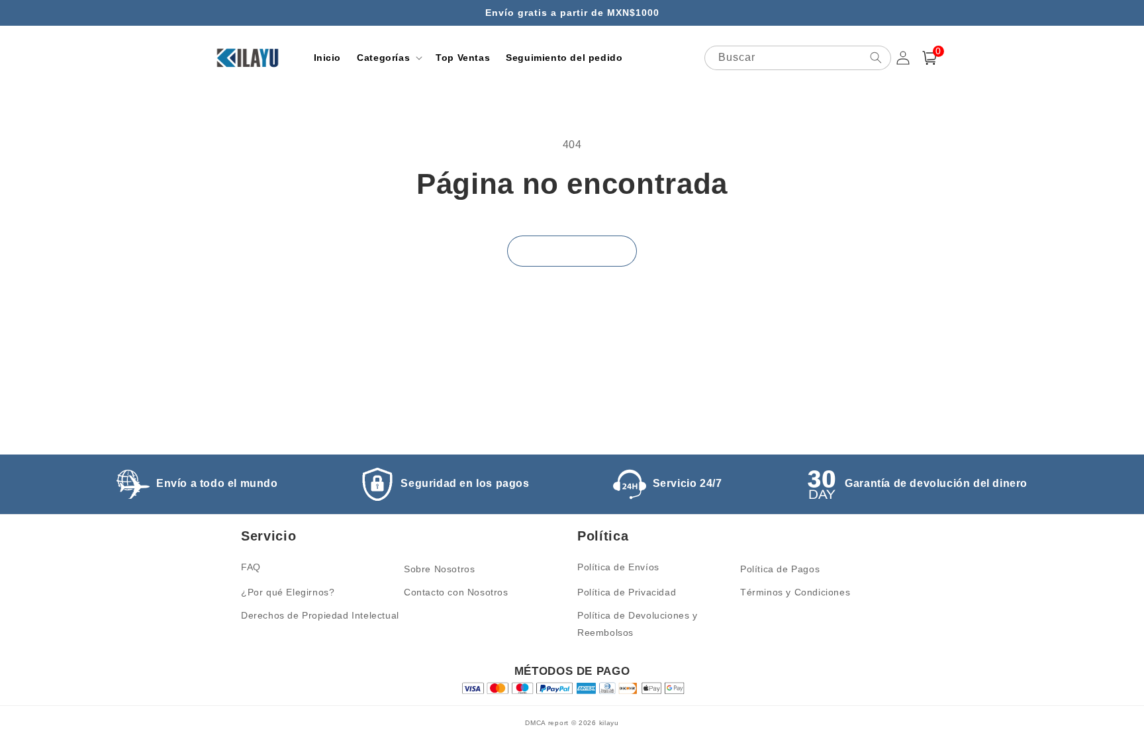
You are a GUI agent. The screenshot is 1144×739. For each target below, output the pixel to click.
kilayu (609, 722)
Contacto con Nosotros (456, 592)
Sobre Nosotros (439, 569)
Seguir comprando (572, 251)
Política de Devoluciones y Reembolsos (637, 623)
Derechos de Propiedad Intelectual (320, 615)
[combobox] (797, 57)
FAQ (251, 567)
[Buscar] (875, 57)
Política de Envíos (618, 567)
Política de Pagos (780, 569)
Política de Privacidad (626, 592)
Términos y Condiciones (795, 592)
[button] (388, 57)
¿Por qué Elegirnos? (287, 592)
